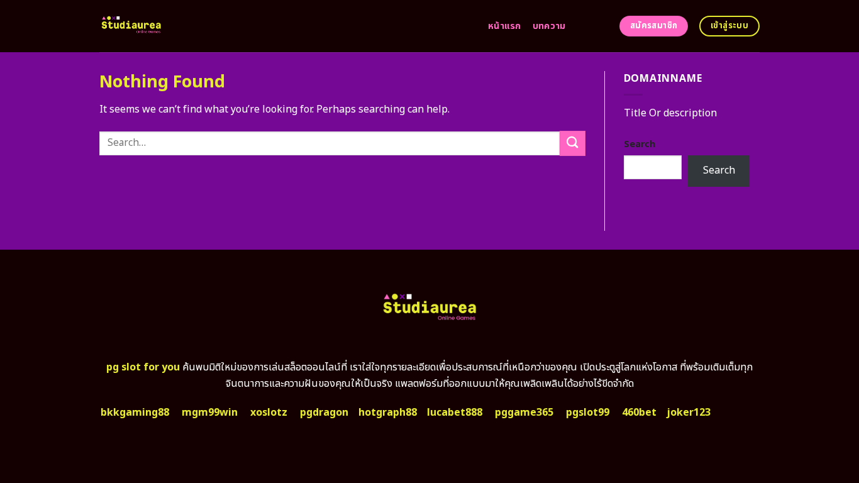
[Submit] (572, 143)
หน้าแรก (504, 26)
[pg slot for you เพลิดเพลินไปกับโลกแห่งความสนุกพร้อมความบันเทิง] (284, 26)
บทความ (549, 26)
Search (639, 144)
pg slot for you (143, 367)
